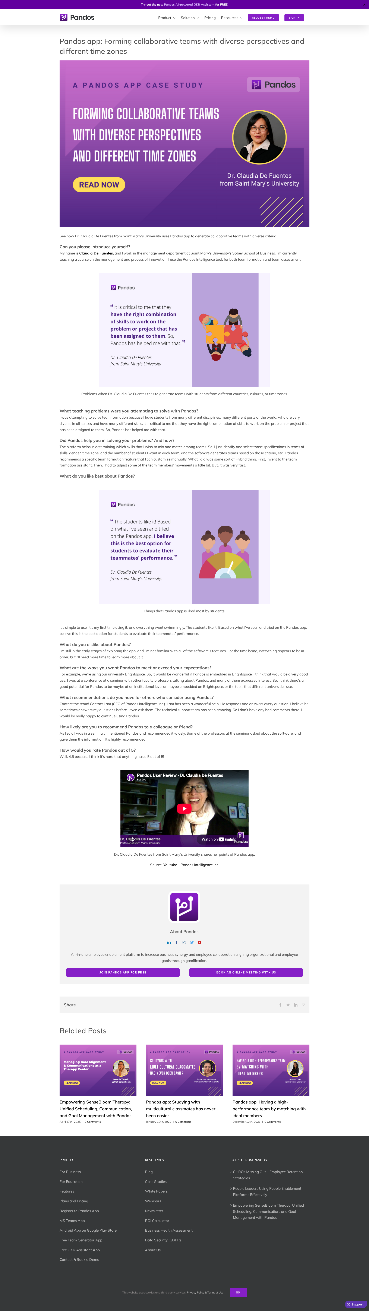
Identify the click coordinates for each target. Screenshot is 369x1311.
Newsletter (154, 1211)
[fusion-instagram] (184, 942)
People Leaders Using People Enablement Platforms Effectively (267, 1191)
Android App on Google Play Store (88, 1230)
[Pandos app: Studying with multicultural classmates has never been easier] (184, 1047)
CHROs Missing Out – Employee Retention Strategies (268, 1174)
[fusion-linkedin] (169, 942)
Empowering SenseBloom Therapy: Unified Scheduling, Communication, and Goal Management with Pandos (96, 1108)
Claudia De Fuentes (96, 253)
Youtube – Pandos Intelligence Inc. (191, 864)
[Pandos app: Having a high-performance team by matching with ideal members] (271, 1047)
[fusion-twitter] (192, 942)
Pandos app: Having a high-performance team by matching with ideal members (269, 1108)
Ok (238, 1292)
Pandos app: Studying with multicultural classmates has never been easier (180, 1108)
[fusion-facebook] (176, 942)
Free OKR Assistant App (80, 1250)
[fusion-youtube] (199, 942)
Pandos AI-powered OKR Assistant (189, 4)
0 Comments (93, 1121)
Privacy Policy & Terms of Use (205, 1292)
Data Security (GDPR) (163, 1240)
